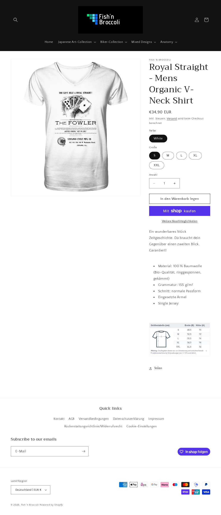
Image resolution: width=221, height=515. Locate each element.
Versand (172, 118)
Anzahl (153, 174)
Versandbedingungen (94, 419)
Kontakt (59, 419)
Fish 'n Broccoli (30, 505)
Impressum (156, 419)
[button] (15, 20)
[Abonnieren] (83, 451)
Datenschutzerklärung (128, 419)
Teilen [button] (158, 368)
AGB (72, 419)
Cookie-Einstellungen (141, 426)
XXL (157, 165)
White (158, 138)
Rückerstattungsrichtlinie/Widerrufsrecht (93, 426)
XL (195, 155)
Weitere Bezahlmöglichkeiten (180, 221)
